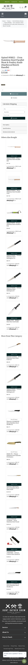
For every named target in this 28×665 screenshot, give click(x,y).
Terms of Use (6, 645)
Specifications (7, 128)
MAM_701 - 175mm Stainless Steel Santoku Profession (14, 455)
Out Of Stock (14, 419)
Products (21, 1)
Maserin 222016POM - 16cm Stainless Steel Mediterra (13, 423)
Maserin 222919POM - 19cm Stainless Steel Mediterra (13, 585)
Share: (3, 70)
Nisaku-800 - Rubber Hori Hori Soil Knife (13, 321)
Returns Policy (21, 645)
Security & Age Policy (8, 648)
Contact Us (14, 1)
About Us (7, 1)
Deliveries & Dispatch (14, 651)
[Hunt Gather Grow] (8, 7)
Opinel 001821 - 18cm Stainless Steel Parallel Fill (13, 159)
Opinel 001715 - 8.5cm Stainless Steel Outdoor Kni (14, 224)
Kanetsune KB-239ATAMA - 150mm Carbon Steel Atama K (13, 553)
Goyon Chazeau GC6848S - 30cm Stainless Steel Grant (13, 520)
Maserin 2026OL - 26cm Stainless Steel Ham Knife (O (14, 358)
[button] (14, 98)
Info (24, 75)
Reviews (5, 132)
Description (6, 125)
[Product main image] (14, 42)
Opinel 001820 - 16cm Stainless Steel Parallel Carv (13, 192)
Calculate (14, 118)
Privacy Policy (14, 645)
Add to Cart (14, 94)
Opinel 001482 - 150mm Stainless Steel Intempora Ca (14, 257)
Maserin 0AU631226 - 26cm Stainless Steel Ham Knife (13, 488)
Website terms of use (19, 648)
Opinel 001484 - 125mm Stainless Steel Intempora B (14, 289)
